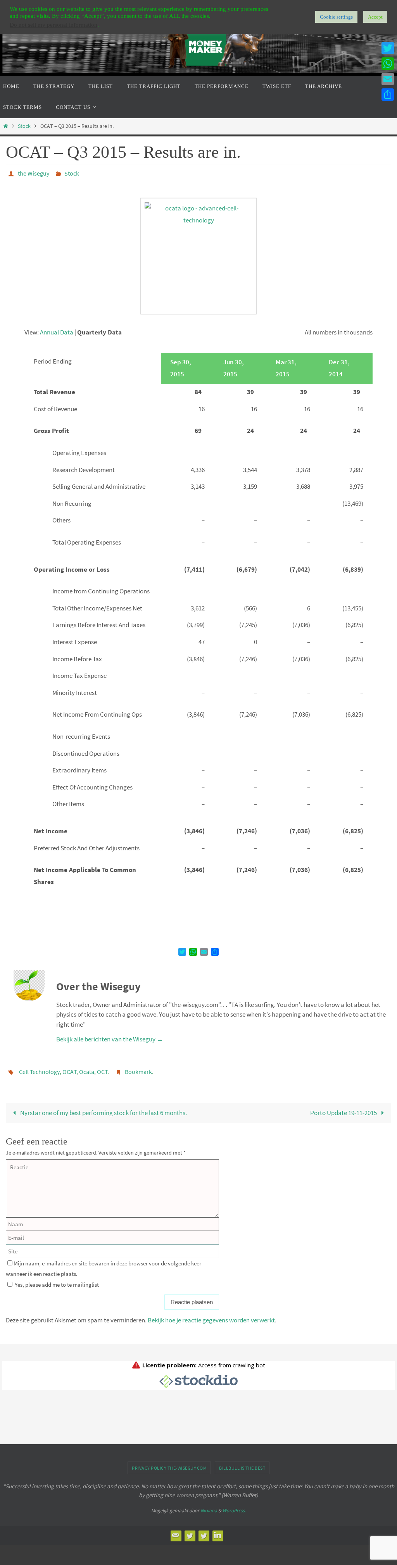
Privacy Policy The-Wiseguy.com (169, 1464)
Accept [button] (375, 17)
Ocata (86, 1069)
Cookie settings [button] (336, 17)
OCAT (69, 1069)
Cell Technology (39, 1069)
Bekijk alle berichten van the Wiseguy (109, 1036)
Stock (24, 126)
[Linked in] (217, 1531)
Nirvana (208, 1506)
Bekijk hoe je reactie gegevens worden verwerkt (211, 1316)
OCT (102, 1069)
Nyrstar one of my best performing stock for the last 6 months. (103, 1108)
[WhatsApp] (387, 63)
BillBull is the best (242, 1464)
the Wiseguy (33, 172)
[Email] (176, 1531)
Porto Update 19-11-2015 (344, 1108)
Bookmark (138, 1069)
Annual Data (56, 330)
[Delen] (387, 94)
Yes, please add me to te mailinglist (56, 1280)
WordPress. (234, 1506)
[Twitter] (190, 1531)
